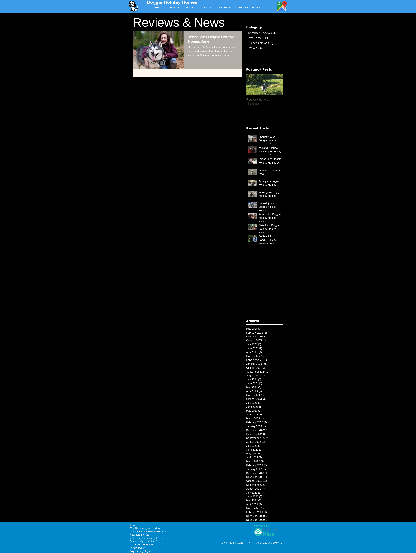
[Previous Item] (251, 84)
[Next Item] (277, 84)
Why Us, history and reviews (145, 528)
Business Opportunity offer (145, 541)
